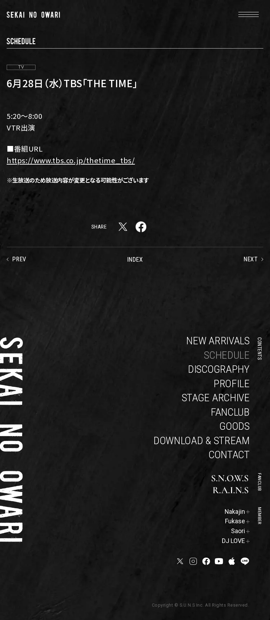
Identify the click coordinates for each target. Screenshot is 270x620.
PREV (19, 259)
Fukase (235, 521)
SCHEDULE (227, 355)
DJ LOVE (233, 540)
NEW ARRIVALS (217, 340)
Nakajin (235, 511)
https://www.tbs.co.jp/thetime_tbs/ (71, 160)
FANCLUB (230, 412)
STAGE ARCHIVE (216, 397)
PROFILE (231, 383)
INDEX (135, 259)
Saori (238, 531)
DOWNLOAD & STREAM (201, 440)
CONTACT (229, 454)
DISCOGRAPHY (219, 369)
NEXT (250, 259)
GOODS (234, 426)
